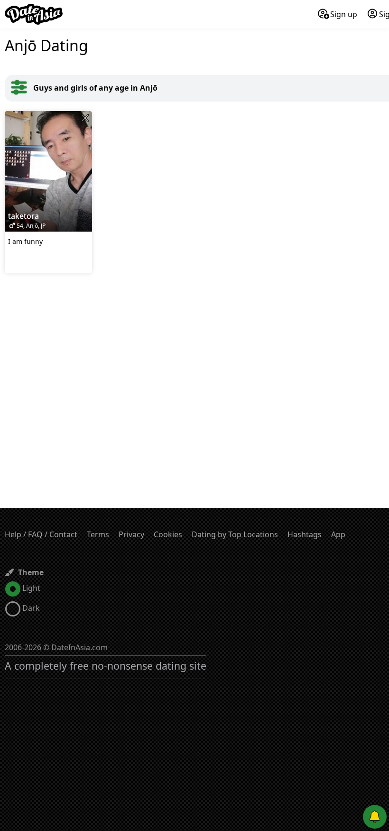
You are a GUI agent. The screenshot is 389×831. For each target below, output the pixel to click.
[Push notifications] (375, 817)
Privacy (131, 534)
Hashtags (304, 534)
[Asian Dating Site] (34, 14)
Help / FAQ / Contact (41, 534)
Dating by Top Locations (235, 534)
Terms (98, 534)
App (338, 534)
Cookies (168, 534)
